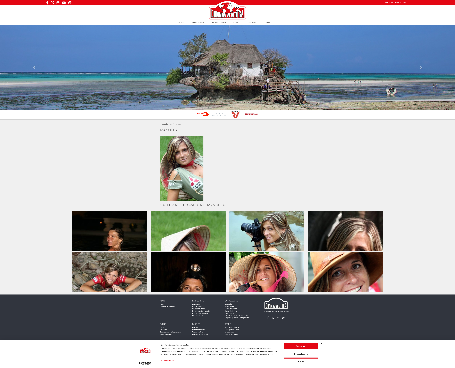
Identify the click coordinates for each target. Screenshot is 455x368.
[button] (34, 67)
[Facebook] (47, 3)
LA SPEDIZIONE (218, 22)
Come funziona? (198, 306)
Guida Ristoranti (231, 309)
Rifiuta (301, 362)
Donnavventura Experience (170, 332)
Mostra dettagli (167, 361)
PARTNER (251, 22)
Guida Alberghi (230, 306)
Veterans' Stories (231, 334)
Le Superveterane (232, 330)
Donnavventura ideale (201, 311)
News (162, 304)
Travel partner (198, 332)
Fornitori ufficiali (198, 330)
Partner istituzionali (200, 334)
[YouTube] (63, 3)
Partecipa (196, 304)
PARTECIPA (389, 2)
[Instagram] (58, 3)
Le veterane (167, 124)
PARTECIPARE (197, 22)
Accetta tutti (301, 346)
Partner (195, 327)
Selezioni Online (198, 309)
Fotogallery (229, 313)
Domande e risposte (200, 313)
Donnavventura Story (233, 327)
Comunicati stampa (167, 306)
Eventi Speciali (165, 334)
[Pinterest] (70, 3)
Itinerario (228, 304)
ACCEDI (397, 2)
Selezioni (163, 330)
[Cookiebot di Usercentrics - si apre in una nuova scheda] (145, 363)
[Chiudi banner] (321, 343)
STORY (266, 22)
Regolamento (197, 315)
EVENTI (236, 22)
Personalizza (299, 354)
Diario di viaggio (231, 311)
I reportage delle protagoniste (237, 318)
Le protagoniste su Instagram (236, 315)
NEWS (180, 22)
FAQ (404, 2)
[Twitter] (52, 3)
